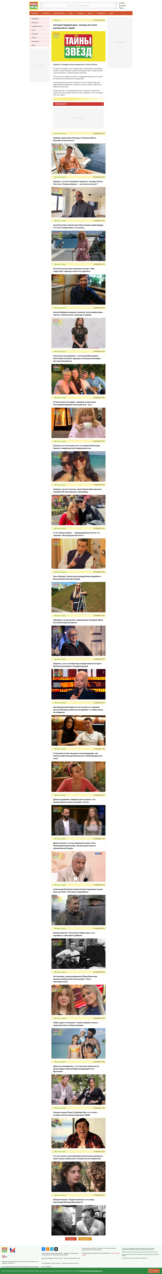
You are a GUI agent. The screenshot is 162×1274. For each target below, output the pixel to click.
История (80, 13)
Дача (111, 13)
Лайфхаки (34, 13)
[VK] (43, 1249)
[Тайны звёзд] (53, 20)
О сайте (122, 3)
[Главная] (4, 1249)
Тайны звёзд (33, 5)
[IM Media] (12, 1249)
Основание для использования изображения (134, 1258)
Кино (71, 13)
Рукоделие (101, 13)
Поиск (121, 8)
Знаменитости (59, 13)
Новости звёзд (61, 133)
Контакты (122, 5)
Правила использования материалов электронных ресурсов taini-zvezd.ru (140, 1255)
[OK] (47, 1249)
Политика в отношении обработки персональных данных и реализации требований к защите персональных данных (138, 1249)
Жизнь (90, 13)
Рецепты (46, 13)
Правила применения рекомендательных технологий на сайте (139, 1252)
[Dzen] (56, 1249)
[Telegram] (52, 1249)
